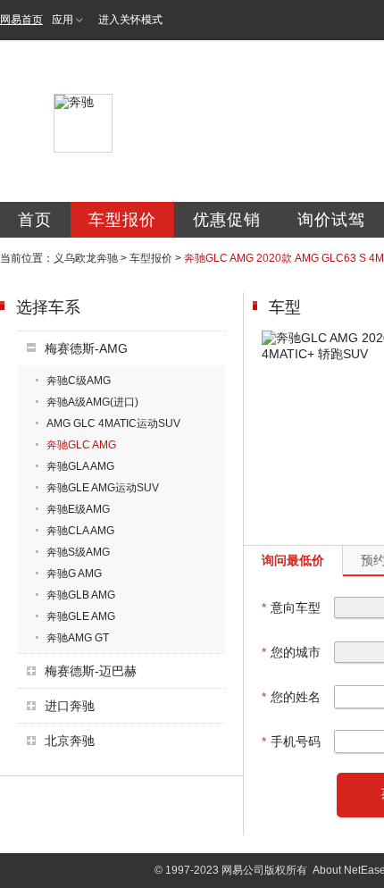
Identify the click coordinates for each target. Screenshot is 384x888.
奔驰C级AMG (78, 380)
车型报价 (122, 220)
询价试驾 (331, 220)
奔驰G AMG (74, 573)
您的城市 (291, 652)
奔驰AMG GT (77, 638)
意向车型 (291, 607)
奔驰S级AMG (78, 552)
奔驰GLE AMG (80, 616)
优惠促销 (227, 220)
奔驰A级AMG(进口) (92, 402)
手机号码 (291, 741)
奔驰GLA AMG (80, 466)
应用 (62, 19)
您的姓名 (291, 697)
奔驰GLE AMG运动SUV (102, 488)
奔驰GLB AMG (80, 595)
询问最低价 (293, 560)
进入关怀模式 (130, 19)
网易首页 (21, 19)
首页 (35, 220)
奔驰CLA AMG (80, 530)
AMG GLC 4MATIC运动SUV (113, 423)
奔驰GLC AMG (81, 445)
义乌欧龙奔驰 (86, 258)
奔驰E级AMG (78, 509)
